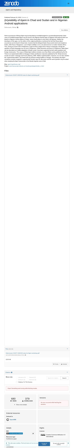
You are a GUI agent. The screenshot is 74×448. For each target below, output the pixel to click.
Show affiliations (64, 30)
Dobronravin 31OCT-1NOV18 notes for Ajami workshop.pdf (22, 353)
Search (64, 378)
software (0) (21, 379)
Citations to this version (25, 382)
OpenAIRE (13, 419)
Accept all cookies (44, 444)
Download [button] (65, 364)
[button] (37, 75)
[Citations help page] (12, 372)
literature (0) (22, 377)
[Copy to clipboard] (33, 433)
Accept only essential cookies (58, 444)
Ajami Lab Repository (13, 10)
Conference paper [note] (57, 17)
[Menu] (68, 3)
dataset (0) (32, 377)
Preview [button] (56, 364)
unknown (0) (32, 379)
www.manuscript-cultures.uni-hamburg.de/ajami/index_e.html (26, 66)
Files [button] (9, 349)
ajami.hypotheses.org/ (14, 64)
